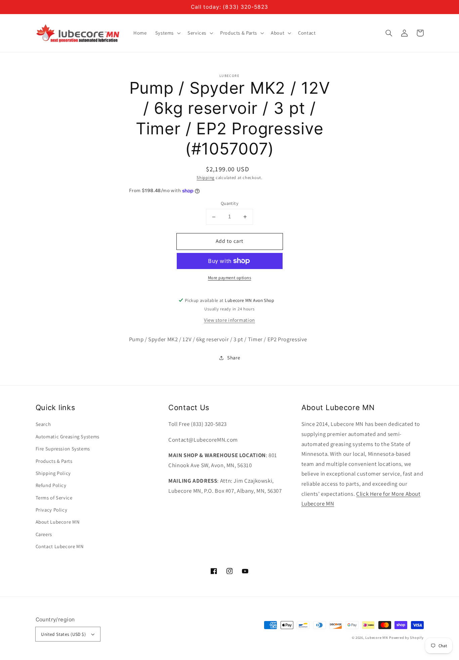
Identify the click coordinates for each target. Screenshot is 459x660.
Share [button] (233, 357)
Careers (44, 534)
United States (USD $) (63, 634)
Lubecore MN (376, 637)
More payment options (229, 277)
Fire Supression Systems (63, 448)
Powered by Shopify (406, 637)
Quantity (229, 204)
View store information (229, 320)
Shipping (205, 177)
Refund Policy (51, 485)
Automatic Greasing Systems (67, 436)
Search (43, 424)
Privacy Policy (52, 510)
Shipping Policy (53, 473)
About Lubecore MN (58, 522)
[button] (389, 33)
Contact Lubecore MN (60, 546)
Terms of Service (54, 497)
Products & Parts (54, 461)
